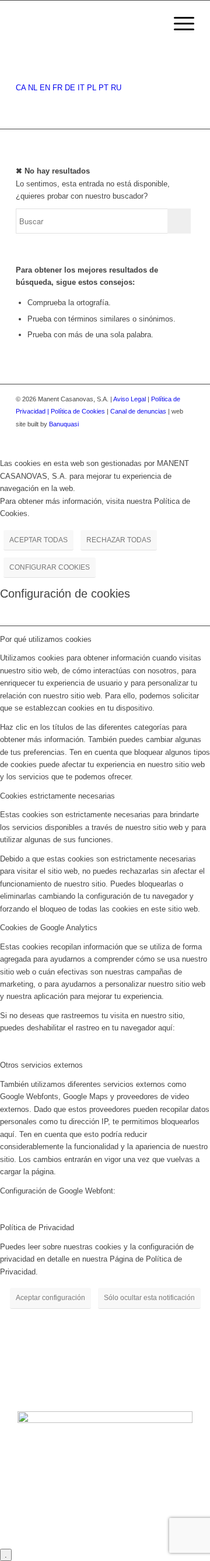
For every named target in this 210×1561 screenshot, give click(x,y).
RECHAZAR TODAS (118, 540)
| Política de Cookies (77, 411)
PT (103, 87)
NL (32, 87)
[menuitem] (150, 24)
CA (21, 87)
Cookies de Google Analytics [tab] (48, 927)
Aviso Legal (129, 398)
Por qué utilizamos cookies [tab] (46, 639)
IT (81, 87)
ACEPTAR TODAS (38, 540)
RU (116, 87)
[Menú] (178, 24)
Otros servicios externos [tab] (41, 1065)
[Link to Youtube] (185, 436)
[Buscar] (150, 24)
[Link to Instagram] (168, 436)
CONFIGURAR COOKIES (49, 567)
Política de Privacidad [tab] (37, 1227)
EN (45, 87)
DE (70, 87)
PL (91, 87)
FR (57, 87)
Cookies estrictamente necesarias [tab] (57, 796)
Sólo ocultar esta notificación (149, 1298)
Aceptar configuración (50, 1298)
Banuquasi (64, 424)
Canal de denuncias (138, 411)
